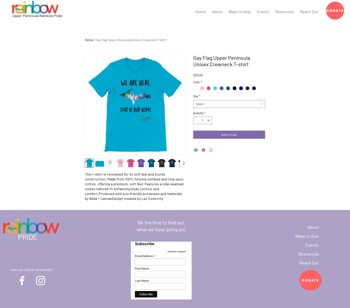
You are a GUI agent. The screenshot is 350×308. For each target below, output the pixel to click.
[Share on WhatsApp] (211, 150)
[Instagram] (40, 280)
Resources (308, 253)
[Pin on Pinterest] (203, 150)
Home (89, 40)
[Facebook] (22, 280)
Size (196, 96)
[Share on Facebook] (195, 150)
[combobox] (229, 104)
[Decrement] (196, 120)
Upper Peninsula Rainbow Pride (37, 15)
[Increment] (208, 120)
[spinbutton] (202, 120)
